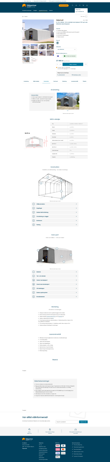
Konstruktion (46, 81)
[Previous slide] (22, 31)
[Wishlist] (79, 5)
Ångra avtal (24, 448)
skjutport (60, 316)
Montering (64, 81)
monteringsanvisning (51, 316)
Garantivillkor (41, 457)
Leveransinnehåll (74, 81)
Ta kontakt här (80, 11)
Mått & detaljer (36, 81)
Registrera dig (83, 421)
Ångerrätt (41, 455)
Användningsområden (43, 459)
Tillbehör (84, 81)
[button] (83, 5)
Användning (26, 81)
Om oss (40, 444)
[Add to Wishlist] (86, 64)
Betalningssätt (42, 454)
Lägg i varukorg (72, 64)
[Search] (72, 5)
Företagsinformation (43, 448)
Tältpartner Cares (42, 446)
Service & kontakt (63, 5)
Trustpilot (24, 370)
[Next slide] (54, 31)
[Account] (76, 5)
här (53, 318)
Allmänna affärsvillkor (43, 450)
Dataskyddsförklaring (43, 452)
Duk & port (56, 81)
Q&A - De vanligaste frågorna (28, 446)
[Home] (23, 16)
